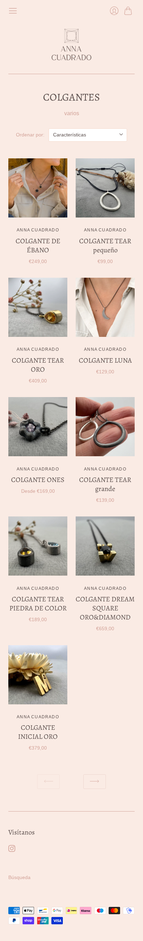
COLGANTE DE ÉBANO (38, 245)
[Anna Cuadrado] (71, 44)
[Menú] (13, 10)
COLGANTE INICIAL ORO (38, 732)
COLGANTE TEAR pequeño (105, 245)
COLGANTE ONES (38, 479)
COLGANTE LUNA (105, 360)
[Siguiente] (94, 781)
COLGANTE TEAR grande (105, 484)
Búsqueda (19, 877)
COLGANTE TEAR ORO (38, 365)
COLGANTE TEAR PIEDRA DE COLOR (38, 603)
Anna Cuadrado (38, 230)
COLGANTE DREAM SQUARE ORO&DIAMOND (105, 608)
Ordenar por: (30, 134)
